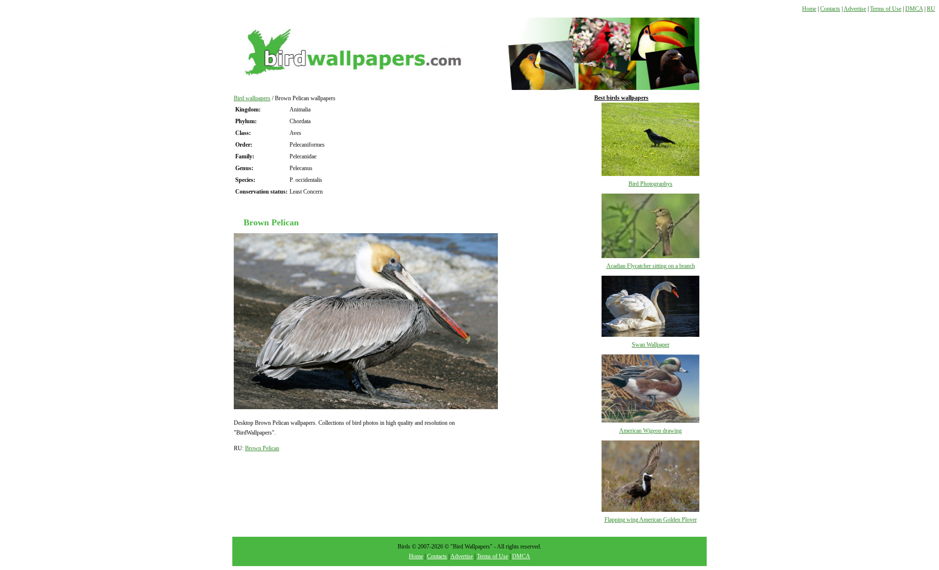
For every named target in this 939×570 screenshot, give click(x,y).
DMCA (914, 8)
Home (809, 8)
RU (931, 8)
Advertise (855, 8)
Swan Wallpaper (651, 344)
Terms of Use (885, 8)
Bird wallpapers (252, 98)
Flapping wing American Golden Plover (650, 519)
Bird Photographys (650, 183)
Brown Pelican (262, 448)
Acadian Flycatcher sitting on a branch (650, 266)
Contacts (830, 8)
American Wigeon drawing (650, 430)
